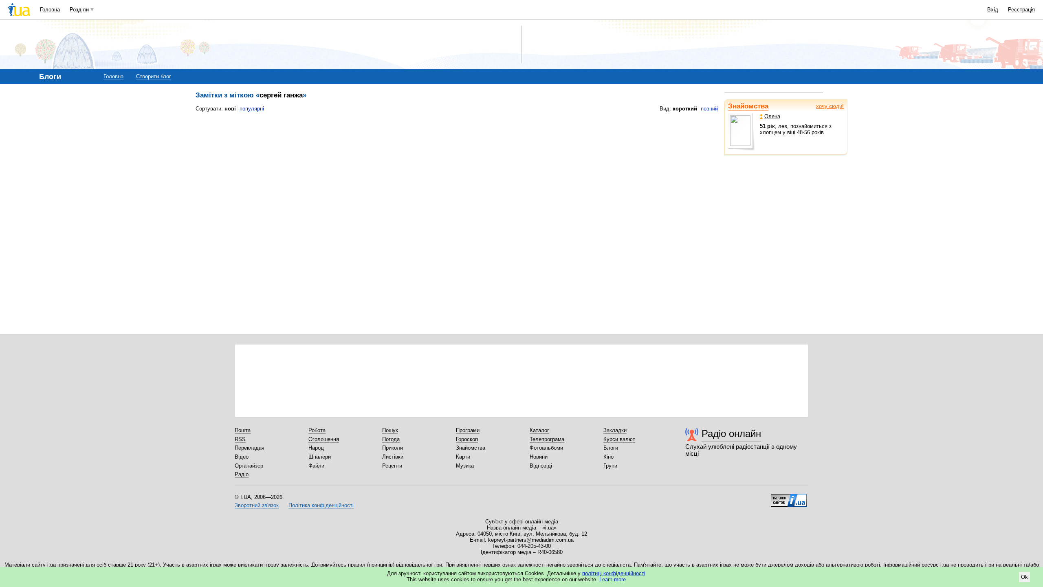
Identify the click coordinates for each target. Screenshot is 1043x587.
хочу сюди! (830, 106)
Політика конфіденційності (321, 505)
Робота (317, 430)
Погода (391, 439)
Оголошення (323, 439)
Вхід (992, 10)
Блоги (610, 448)
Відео (242, 457)
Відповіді (541, 466)
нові (230, 109)
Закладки (615, 430)
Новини (539, 457)
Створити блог (153, 76)
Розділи (79, 10)
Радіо (242, 474)
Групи (610, 466)
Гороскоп (467, 439)
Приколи (392, 448)
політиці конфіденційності (613, 573)
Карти (463, 457)
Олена (772, 116)
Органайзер (249, 466)
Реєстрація (1021, 10)
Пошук (390, 430)
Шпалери (319, 457)
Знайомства (748, 106)
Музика (465, 466)
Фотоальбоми (546, 448)
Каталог (539, 430)
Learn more (612, 579)
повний (709, 109)
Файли (316, 466)
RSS (240, 439)
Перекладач (249, 448)
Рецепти (392, 466)
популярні (252, 109)
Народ (316, 448)
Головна (50, 10)
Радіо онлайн (731, 433)
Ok (1024, 577)
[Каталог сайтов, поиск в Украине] (789, 497)
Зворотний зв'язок (257, 505)
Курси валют (619, 439)
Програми (468, 430)
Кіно (608, 457)
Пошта (243, 430)
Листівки (392, 457)
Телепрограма (547, 439)
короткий (685, 109)
